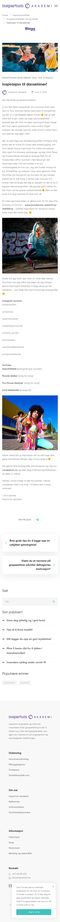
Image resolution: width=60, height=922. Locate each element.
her (32, 905)
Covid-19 (25, 683)
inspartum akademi (17, 92)
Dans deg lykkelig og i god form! (26, 620)
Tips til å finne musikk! (20, 630)
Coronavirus (9, 683)
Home (5, 15)
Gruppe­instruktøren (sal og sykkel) (22, 19)
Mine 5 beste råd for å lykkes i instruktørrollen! (24, 650)
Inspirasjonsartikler (21, 15)
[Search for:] (30, 601)
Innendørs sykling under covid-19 (26, 662)
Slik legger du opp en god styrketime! (29, 639)
